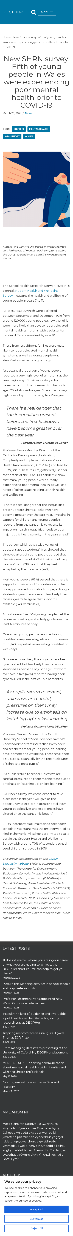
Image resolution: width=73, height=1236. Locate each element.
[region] (36, 1206)
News (28, 113)
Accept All (36, 1209)
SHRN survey (12, 136)
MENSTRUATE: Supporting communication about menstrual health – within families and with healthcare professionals (34, 1067)
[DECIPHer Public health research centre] (13, 12)
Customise (36, 1219)
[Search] (33, 12)
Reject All (36, 1228)
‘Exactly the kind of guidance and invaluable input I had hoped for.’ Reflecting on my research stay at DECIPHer (34, 1018)
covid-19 (18, 129)
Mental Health (38, 129)
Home (7, 37)
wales (29, 136)
